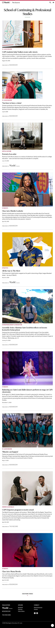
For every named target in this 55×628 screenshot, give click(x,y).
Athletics (5, 268)
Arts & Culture (6, 151)
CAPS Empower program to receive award (18, 509)
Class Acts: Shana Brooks (11, 571)
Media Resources (38, 607)
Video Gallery (21, 611)
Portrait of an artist (9, 154)
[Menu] (53, 2)
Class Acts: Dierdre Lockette (12, 211)
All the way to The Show (11, 270)
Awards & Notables (8, 507)
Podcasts (20, 609)
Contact (36, 609)
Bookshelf (20, 607)
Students (5, 208)
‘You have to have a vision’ (12, 103)
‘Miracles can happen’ (10, 451)
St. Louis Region (7, 49)
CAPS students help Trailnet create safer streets (20, 52)
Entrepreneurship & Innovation (12, 324)
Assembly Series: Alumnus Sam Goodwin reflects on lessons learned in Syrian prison (24, 328)
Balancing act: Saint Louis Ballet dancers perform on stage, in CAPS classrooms (27, 390)
